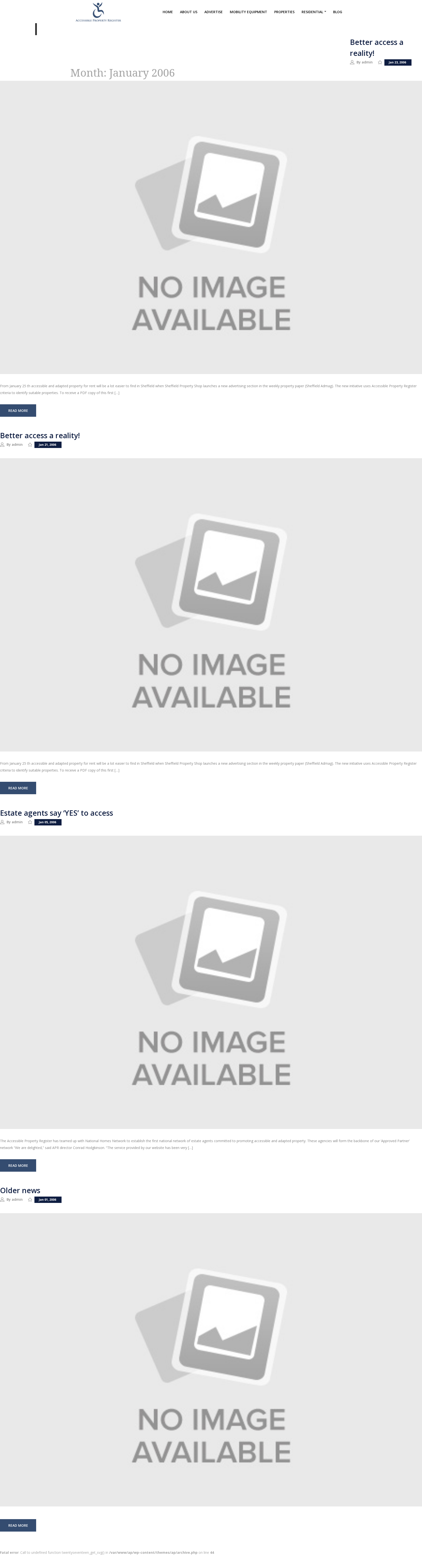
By (359, 62)
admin (367, 62)
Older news (20, 1190)
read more (18, 410)
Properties (284, 12)
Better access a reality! (40, 435)
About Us (188, 12)
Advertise (213, 12)
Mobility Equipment (248, 12)
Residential (312, 12)
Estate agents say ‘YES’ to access (56, 813)
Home (168, 12)
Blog (337, 12)
